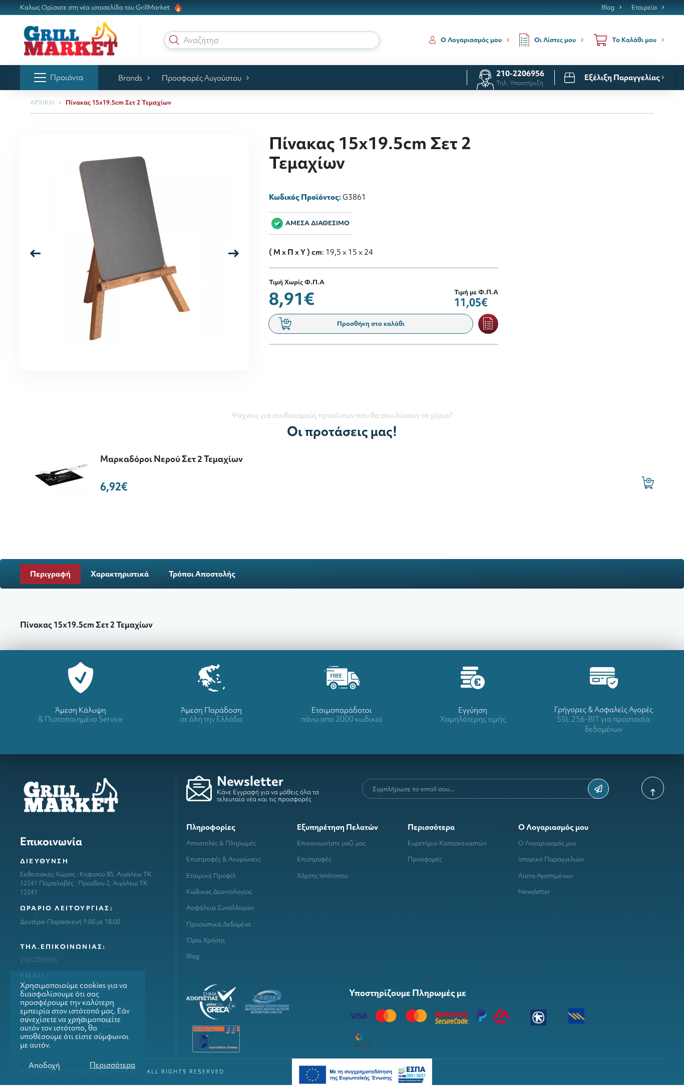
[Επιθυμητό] (488, 324)
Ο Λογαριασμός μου (547, 843)
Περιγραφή (50, 574)
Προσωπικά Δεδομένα (218, 924)
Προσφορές (425, 859)
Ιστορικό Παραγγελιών (551, 859)
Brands (130, 78)
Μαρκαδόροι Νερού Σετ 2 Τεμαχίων (171, 458)
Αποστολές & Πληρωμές (221, 843)
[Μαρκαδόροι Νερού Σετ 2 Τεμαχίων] (62, 472)
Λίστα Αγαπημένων (545, 875)
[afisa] (362, 1073)
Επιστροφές (314, 859)
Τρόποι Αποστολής (202, 574)
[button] (174, 40)
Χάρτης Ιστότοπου (322, 875)
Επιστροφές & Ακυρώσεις (223, 859)
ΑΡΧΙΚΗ (42, 102)
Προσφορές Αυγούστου (201, 78)
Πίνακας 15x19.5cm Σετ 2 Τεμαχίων (118, 102)
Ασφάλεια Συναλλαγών (220, 907)
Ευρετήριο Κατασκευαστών (447, 843)
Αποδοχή (44, 1065)
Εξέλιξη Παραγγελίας (622, 78)
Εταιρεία (644, 8)
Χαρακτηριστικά (120, 574)
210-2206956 (520, 73)
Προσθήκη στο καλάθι (371, 323)
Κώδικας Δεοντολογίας (219, 891)
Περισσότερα (112, 1064)
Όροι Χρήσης (205, 940)
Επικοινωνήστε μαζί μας (331, 843)
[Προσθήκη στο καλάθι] (647, 482)
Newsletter (534, 891)
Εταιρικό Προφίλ (211, 875)
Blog (607, 8)
